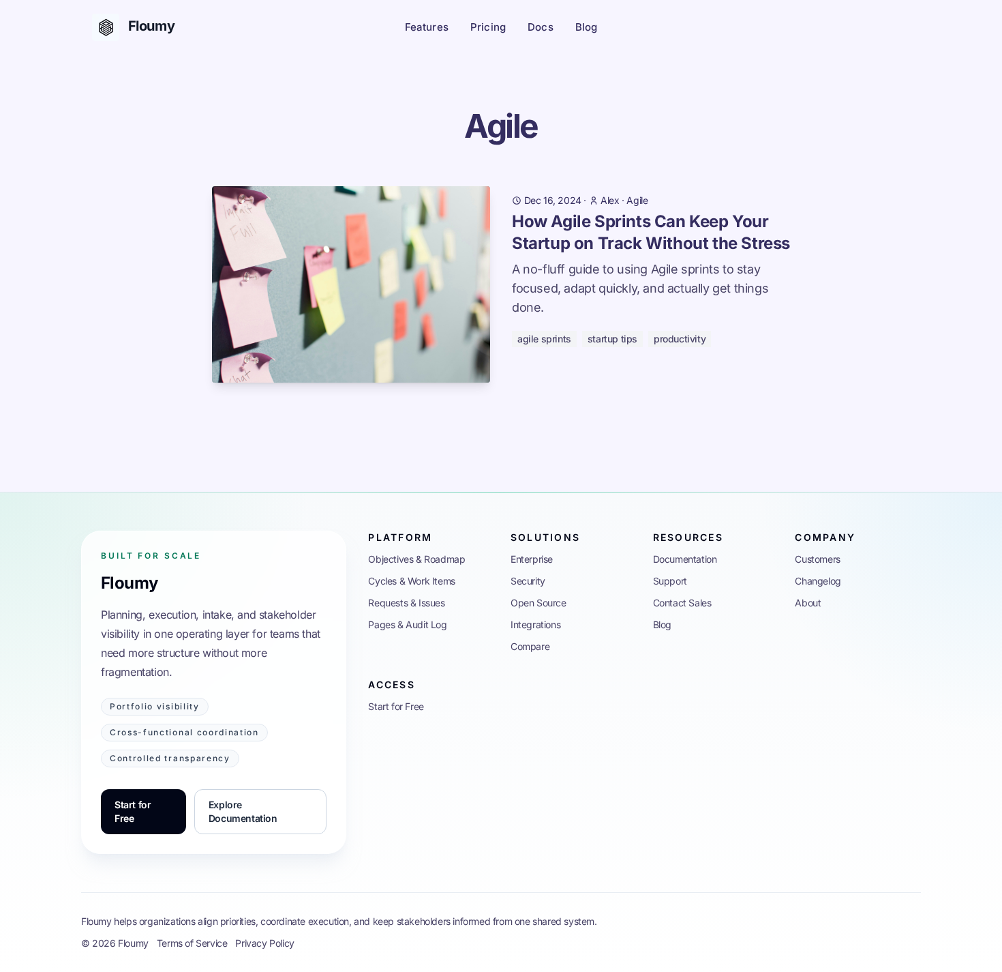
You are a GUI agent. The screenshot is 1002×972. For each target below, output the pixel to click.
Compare (530, 646)
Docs (540, 26)
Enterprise (532, 559)
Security (528, 581)
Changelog (817, 581)
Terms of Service (192, 943)
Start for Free (133, 811)
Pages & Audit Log (407, 624)
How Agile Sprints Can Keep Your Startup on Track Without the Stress (651, 232)
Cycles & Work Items (411, 581)
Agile (637, 200)
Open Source (538, 602)
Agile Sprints (544, 338)
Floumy (129, 583)
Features (427, 26)
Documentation (685, 559)
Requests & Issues (406, 602)
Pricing (488, 26)
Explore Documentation (243, 811)
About (808, 602)
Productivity (679, 338)
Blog (586, 26)
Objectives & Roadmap (416, 559)
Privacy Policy (264, 943)
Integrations (535, 624)
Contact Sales (682, 602)
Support (670, 581)
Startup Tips (612, 338)
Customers (817, 559)
